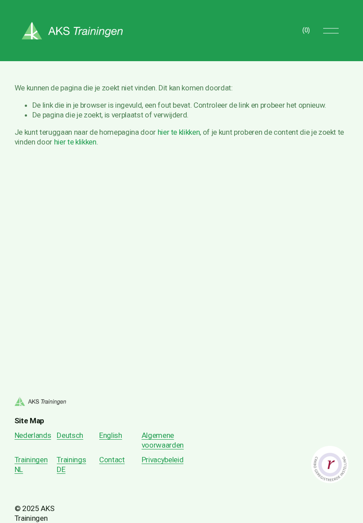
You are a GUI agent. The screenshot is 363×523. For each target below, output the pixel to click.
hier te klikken (179, 132)
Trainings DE (71, 464)
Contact (112, 459)
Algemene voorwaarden (163, 440)
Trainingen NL (31, 464)
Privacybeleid (163, 459)
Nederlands (33, 435)
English (110, 435)
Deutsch (70, 435)
